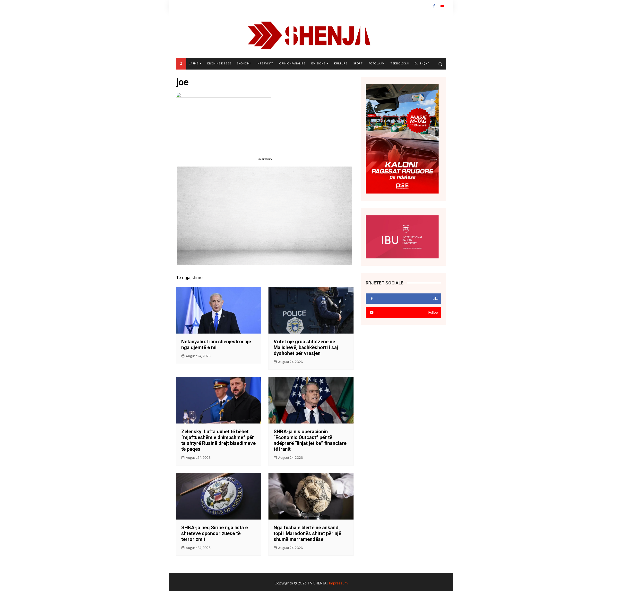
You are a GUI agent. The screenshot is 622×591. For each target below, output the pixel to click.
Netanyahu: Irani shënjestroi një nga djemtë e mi (216, 344)
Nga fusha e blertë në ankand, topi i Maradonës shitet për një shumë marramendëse (307, 533)
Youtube (442, 6)
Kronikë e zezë (219, 63)
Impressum (338, 583)
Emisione (318, 63)
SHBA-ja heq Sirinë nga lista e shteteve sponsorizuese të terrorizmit (214, 533)
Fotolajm (377, 63)
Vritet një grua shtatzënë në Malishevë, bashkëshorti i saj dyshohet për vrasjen (306, 347)
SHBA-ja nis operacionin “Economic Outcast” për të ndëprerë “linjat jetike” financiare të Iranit (310, 440)
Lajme (194, 63)
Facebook (434, 6)
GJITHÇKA (422, 63)
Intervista (265, 63)
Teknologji (399, 63)
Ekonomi (244, 63)
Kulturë (340, 63)
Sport (358, 63)
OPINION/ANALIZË (292, 63)
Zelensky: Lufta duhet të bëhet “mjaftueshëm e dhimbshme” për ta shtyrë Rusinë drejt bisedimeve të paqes (218, 440)
